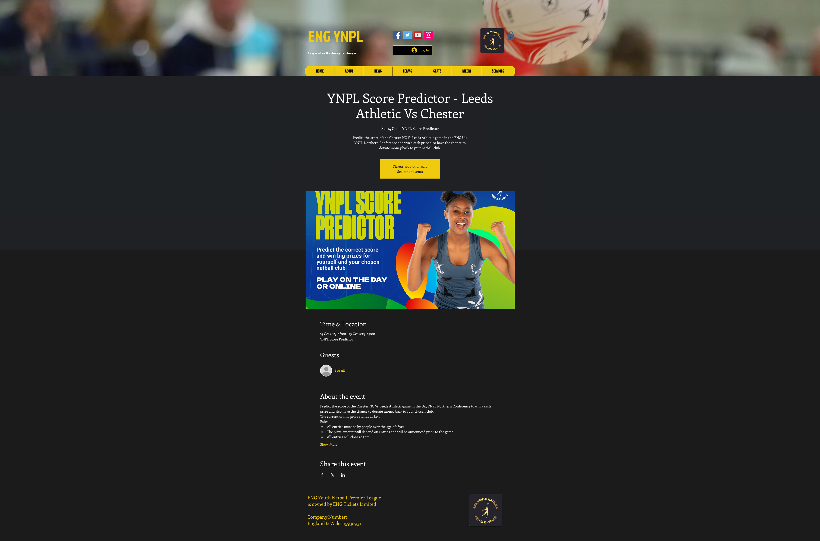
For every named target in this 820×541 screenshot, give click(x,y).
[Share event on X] (333, 475)
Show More (329, 444)
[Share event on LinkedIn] (343, 475)
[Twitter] (407, 35)
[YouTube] (418, 35)
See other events (410, 171)
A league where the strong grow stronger (332, 53)
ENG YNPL (335, 36)
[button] (511, 35)
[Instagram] (428, 35)
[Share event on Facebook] (322, 475)
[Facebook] (397, 35)
